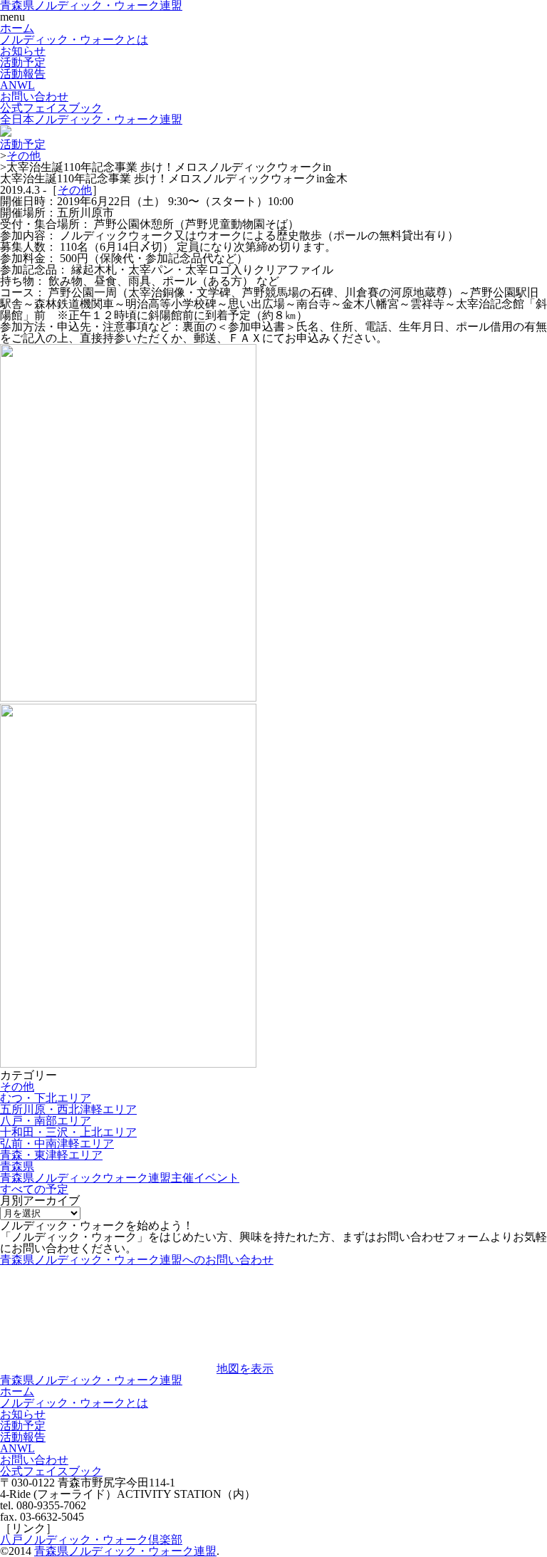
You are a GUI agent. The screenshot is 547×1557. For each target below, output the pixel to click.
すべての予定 (34, 1189)
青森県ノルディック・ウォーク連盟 (91, 1380)
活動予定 (23, 62)
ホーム (17, 28)
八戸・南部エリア (45, 1121)
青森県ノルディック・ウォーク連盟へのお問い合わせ (137, 1260)
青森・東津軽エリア (51, 1155)
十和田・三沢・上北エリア (68, 1132)
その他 (23, 156)
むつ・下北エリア (45, 1098)
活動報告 (23, 74)
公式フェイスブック (51, 108)
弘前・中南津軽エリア (57, 1143)
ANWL (17, 85)
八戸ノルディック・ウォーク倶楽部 (91, 1539)
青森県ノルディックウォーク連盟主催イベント (119, 1178)
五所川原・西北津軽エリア (68, 1109)
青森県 (17, 1166)
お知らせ (23, 51)
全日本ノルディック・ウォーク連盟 (91, 119)
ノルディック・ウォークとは (74, 39)
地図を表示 (245, 1369)
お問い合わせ (34, 96)
